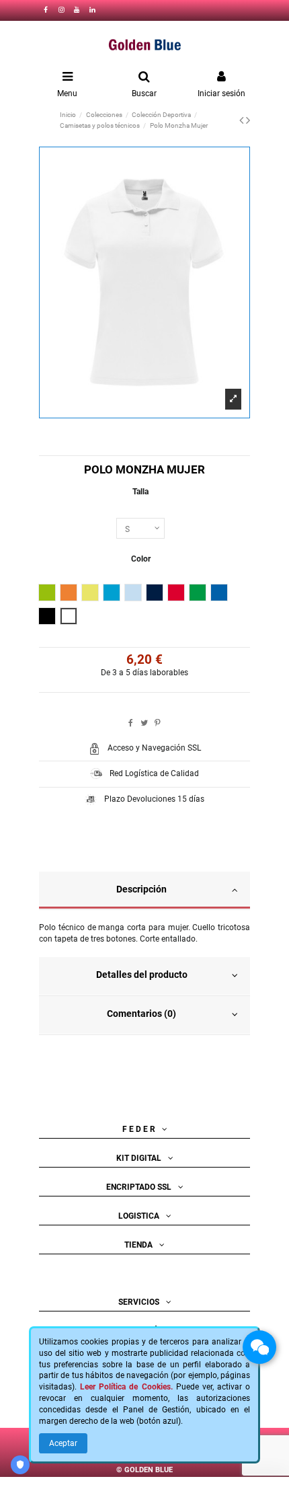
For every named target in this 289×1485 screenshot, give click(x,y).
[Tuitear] (144, 723)
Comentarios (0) (141, 1013)
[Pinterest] (158, 723)
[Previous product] (242, 120)
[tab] (144, 891)
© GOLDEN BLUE (144, 1469)
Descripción (141, 889)
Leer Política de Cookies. (126, 1387)
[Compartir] (130, 723)
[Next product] (248, 120)
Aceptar (63, 1443)
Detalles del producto (142, 974)
